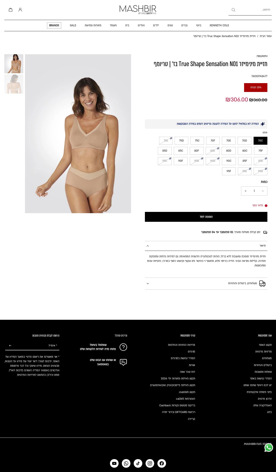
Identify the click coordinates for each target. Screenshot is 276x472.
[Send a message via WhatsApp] (269, 447)
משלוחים (267, 358)
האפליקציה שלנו (262, 405)
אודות (192, 365)
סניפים (191, 351)
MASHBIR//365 (253, 444)
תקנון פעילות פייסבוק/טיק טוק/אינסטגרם (172, 385)
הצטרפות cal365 (185, 399)
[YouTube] (114, 463)
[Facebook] (161, 463)
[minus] (263, 191)
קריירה (191, 419)
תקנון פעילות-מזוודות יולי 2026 (178, 378)
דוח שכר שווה (187, 372)
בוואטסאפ (103, 364)
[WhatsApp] (126, 463)
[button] (206, 217)
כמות (264, 182)
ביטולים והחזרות (263, 365)
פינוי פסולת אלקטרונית (259, 392)
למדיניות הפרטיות (26, 375)
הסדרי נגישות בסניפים (183, 358)
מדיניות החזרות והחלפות (181, 345)
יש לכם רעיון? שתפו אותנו (257, 385)
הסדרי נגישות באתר (261, 378)
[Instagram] (150, 463)
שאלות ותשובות (263, 372)
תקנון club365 (187, 392)
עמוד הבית (266, 36)
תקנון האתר (265, 345)
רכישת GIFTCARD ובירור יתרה (178, 412)
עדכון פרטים (265, 399)
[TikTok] (138, 463)
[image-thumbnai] (13, 63)
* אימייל (53, 345)
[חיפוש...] (233, 10)
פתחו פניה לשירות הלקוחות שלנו (98, 349)
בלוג (269, 412)
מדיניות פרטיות (263, 351)
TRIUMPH (261, 56)
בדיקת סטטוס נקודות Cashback (177, 405)
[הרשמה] (10, 345)
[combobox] (250, 10)
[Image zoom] (78, 133)
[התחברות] (19, 10)
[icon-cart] (10, 10)
